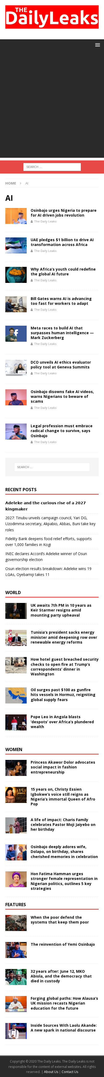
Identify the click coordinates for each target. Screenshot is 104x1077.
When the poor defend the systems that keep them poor (60, 920)
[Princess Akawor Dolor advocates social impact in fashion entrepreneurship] (16, 768)
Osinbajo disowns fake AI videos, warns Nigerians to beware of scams (62, 396)
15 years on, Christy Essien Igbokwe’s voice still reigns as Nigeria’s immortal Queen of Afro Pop (63, 796)
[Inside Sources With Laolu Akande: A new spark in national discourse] (16, 1031)
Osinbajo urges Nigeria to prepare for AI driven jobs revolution (64, 213)
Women (13, 749)
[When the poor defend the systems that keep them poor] (16, 923)
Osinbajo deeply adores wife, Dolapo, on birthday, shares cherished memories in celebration (64, 851)
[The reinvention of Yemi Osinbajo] (16, 950)
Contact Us (70, 1072)
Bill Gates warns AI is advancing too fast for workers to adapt (61, 301)
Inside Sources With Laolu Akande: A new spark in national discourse (64, 1028)
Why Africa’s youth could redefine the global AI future (63, 271)
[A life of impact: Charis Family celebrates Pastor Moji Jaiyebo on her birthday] (16, 825)
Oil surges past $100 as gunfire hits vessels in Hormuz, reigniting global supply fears (63, 694)
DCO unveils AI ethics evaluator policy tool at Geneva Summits (61, 365)
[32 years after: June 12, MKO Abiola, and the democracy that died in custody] (16, 977)
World (13, 592)
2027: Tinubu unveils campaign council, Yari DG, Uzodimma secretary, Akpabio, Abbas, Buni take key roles (50, 523)
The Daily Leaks (45, 221)
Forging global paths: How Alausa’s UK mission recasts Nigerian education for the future (64, 1003)
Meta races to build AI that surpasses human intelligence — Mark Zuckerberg (62, 332)
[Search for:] (52, 166)
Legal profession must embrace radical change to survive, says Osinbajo (62, 430)
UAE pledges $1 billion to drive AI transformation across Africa (62, 242)
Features (15, 904)
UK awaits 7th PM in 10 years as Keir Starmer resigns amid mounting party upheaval (61, 610)
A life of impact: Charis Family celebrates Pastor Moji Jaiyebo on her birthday (63, 824)
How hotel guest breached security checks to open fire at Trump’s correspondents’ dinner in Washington (65, 666)
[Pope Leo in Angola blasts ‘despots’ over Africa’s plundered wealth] (16, 722)
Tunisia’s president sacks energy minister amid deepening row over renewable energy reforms (64, 637)
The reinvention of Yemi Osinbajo (63, 944)
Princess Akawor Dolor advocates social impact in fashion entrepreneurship (63, 767)
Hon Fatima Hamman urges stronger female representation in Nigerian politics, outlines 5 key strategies (64, 881)
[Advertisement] (52, 105)
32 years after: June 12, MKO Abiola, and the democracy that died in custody (61, 976)
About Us (51, 1072)
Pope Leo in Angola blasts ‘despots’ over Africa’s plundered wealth (62, 721)
